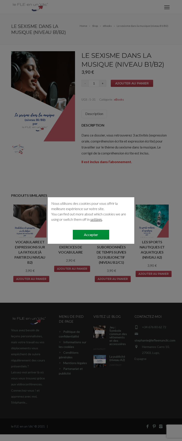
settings (96, 219)
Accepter (91, 234)
